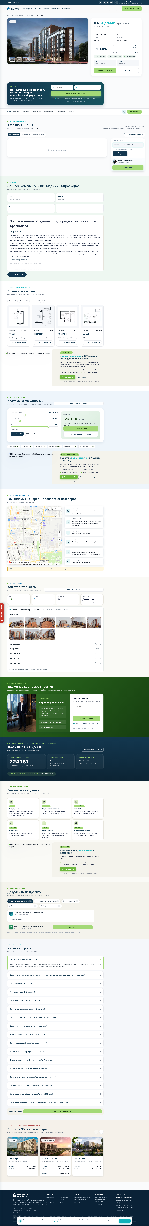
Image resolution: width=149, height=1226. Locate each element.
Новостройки (27, 9)
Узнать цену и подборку (76, 93)
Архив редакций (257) (19, 919)
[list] (55, 1157)
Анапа (62, 1200)
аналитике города (47, 773)
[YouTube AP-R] (100, 2)
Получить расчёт (70, 477)
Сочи (48, 1200)
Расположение (48, 112)
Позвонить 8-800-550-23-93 (53, 722)
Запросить (73, 927)
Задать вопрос (83, 377)
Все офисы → (120, 1210)
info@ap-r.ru (120, 1203)
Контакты (98, 1207)
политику (95, 98)
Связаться (128, 70)
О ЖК (9, 112)
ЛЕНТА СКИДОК (2, 613)
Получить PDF (69, 377)
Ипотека (46, 9)
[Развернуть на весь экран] (85, 22)
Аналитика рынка (80, 1205)
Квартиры (16, 112)
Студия (12, 301)
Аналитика (67, 9)
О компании (55, 9)
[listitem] (22, 1156)
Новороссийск (65, 1197)
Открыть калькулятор (87, 477)
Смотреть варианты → (18, 342)
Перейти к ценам (132, 9)
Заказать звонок (134, 112)
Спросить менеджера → (62, 1111)
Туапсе (62, 1202)
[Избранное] (116, 9)
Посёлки (38, 9)
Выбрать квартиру (105, 70)
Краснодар (19, 15)
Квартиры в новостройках (82, 1197)
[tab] (14, 134)
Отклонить (112, 1221)
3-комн (47, 301)
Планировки (26, 112)
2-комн (36, 301)
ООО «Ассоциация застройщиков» (101, 1198)
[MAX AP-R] (111, 2)
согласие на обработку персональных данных (72, 98)
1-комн (24, 301)
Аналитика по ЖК (62, 112)
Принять (125, 1221)
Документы (37, 112)
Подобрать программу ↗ (78, 403)
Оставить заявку (47, 727)
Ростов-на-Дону (51, 1202)
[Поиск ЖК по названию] (109, 9)
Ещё (70, 112)
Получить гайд (69, 869)
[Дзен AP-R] (107, 2)
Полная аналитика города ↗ (92, 749)
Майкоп (48, 1205)
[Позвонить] (124, 112)
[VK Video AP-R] (104, 2)
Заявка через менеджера (81, 434)
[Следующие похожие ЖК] (101, 1132)
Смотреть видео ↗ (73, 589)
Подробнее (57, 1222)
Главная (10, 15)
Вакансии (98, 1204)
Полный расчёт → (81, 428)
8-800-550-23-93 (124, 1197)
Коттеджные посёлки (81, 1200)
